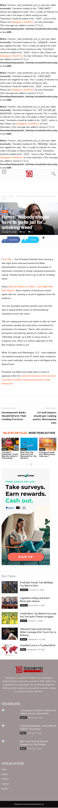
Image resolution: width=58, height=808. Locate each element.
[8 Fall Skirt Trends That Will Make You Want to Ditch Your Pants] (10, 587)
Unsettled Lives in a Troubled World (37, 645)
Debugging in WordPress (22, 22)
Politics (24, 605)
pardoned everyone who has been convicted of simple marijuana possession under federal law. (29, 379)
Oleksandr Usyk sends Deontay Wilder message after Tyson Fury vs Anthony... (38, 632)
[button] (53, 173)
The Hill (6, 259)
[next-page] (31, 464)
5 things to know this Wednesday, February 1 (47, 454)
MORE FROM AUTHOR (42, 432)
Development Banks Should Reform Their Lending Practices (14, 416)
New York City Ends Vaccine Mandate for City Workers (28, 455)
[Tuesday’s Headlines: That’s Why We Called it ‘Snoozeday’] (10, 444)
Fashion (24, 590)
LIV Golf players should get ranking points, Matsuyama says (44, 417)
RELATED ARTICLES (15, 432)
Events (5, 789)
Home (4, 196)
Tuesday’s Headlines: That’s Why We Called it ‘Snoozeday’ (10, 455)
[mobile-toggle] (4, 174)
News (11, 196)
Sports (23, 621)
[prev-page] (27, 464)
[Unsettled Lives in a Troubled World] (10, 650)
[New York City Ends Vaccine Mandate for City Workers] (29, 444)
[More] (43, 240)
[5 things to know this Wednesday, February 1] (47, 444)
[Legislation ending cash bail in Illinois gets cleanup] (10, 603)
